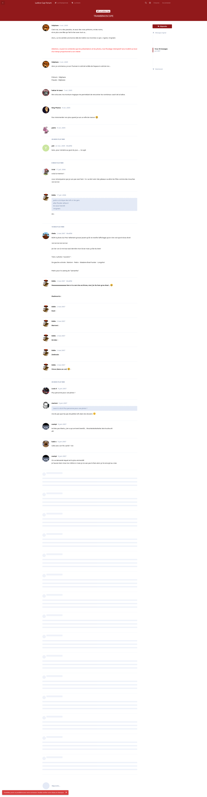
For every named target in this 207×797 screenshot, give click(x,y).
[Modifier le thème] (150, 3)
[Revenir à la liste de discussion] (3, 3)
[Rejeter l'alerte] (66, 792)
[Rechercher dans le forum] (146, 3)
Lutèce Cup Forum (43, 3)
